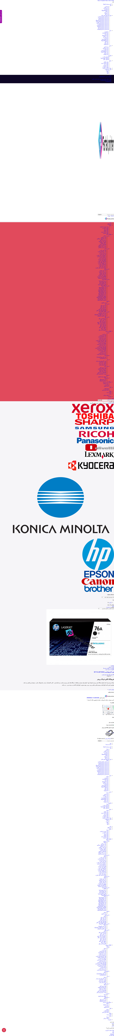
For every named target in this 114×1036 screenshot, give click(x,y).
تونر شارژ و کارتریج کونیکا (103, 26)
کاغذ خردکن (106, 395)
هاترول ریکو (106, 59)
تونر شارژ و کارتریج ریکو (103, 28)
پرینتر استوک (106, 383)
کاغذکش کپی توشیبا (101, 276)
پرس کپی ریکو (103, 321)
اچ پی (107, 332)
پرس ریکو (106, 53)
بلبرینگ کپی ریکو (102, 318)
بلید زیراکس (106, 7)
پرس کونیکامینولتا (105, 51)
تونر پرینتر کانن (103, 367)
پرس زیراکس (106, 48)
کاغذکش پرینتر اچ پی (101, 349)
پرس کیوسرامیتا (105, 50)
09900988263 (90, 697)
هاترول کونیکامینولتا (101, 300)
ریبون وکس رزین (105, 63)
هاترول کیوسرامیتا (105, 58)
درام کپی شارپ (102, 257)
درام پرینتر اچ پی (102, 345)
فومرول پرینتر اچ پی (101, 346)
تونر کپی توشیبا (103, 273)
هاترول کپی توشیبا (102, 278)
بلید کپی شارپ (103, 250)
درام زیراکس (106, 36)
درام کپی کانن (103, 308)
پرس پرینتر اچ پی (102, 339)
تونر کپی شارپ (102, 254)
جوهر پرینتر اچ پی (102, 343)
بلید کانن (107, 11)
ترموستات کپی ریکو (101, 322)
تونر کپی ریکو (103, 324)
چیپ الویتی (103, 302)
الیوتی (107, 301)
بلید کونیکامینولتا (105, 10)
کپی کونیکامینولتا (105, 285)
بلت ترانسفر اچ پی (102, 336)
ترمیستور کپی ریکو (102, 323)
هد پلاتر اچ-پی (103, 351)
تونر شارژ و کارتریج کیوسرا (103, 25)
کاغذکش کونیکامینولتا (101, 297)
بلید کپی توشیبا (103, 270)
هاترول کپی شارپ (102, 259)
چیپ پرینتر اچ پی (102, 353)
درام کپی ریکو (103, 326)
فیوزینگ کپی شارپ (102, 261)
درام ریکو (107, 43)
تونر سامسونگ (103, 379)
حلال (108, 71)
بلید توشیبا (106, 12)
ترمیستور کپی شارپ (101, 256)
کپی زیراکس (106, 235)
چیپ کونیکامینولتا (102, 293)
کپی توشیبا (106, 269)
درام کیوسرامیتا (105, 39)
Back (108, 749)
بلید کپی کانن (103, 305)
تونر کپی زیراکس (102, 241)
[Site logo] (106, 213)
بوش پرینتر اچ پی (102, 338)
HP (113, 674)
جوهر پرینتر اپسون (102, 376)
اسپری (107, 70)
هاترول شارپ (106, 56)
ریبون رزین (106, 64)
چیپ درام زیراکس (102, 246)
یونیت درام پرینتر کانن (101, 373)
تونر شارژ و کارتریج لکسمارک (102, 21)
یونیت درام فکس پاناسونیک (100, 314)
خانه (113, 403)
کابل (108, 73)
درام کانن (107, 41)
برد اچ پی (104, 334)
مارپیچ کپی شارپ (102, 264)
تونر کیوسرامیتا (102, 282)
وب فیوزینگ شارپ (102, 262)
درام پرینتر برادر (102, 364)
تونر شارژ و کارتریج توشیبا (103, 29)
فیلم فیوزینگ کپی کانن (101, 310)
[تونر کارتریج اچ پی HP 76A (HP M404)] (80, 664)
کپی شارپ (106, 248)
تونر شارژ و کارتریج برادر (103, 17)
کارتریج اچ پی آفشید (102, 341)
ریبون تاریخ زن (105, 66)
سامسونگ (106, 377)
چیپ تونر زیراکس (102, 247)
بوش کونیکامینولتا (102, 289)
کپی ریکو (107, 317)
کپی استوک (106, 386)
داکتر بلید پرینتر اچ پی (101, 344)
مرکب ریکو (103, 328)
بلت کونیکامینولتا (102, 287)
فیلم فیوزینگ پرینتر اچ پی (100, 348)
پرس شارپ (106, 49)
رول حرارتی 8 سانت (104, 226)
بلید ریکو (107, 14)
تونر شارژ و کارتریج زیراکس (103, 23)
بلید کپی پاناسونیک (102, 313)
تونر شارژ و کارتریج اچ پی (103, 16)
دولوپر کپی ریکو (102, 327)
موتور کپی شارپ (102, 266)
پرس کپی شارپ (102, 252)
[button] (109, 669)
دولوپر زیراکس (103, 242)
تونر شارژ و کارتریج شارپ (103, 24)
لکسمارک (106, 355)
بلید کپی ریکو (103, 319)
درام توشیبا (106, 44)
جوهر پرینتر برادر (102, 363)
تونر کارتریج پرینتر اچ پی (101, 340)
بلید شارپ (106, 9)
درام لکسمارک (105, 33)
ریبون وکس (106, 61)
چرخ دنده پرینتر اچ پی (101, 354)
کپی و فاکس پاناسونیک (104, 311)
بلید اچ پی (107, 6)
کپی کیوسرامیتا (105, 279)
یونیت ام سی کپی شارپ (101, 267)
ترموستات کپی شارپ (101, 255)
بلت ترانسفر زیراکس (101, 238)
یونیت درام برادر (102, 362)
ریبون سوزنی (106, 65)
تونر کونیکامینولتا (102, 292)
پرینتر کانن (106, 366)
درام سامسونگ (105, 35)
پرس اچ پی (106, 46)
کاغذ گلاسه (106, 388)
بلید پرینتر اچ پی (102, 335)
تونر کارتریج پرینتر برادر (101, 361)
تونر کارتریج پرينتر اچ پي (107, 674)
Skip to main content (109, 0)
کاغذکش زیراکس (102, 245)
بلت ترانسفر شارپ (102, 251)
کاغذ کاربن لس (105, 390)
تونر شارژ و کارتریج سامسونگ (102, 20)
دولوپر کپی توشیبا (102, 275)
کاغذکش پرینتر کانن (102, 372)
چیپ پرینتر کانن (102, 371)
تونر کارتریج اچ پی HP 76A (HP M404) (104, 672)
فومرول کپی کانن (102, 309)
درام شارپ (106, 38)
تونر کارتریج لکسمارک (101, 357)
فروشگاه (109, 403)
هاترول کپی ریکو (102, 329)
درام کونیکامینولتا (105, 40)
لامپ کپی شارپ (102, 265)
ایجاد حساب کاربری (109, 1030)
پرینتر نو (107, 384)
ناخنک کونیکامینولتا (102, 298)
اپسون (107, 375)
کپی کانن (107, 304)
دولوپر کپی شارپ (102, 260)
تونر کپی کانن (103, 306)
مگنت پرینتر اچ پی (102, 350)
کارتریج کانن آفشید (102, 368)
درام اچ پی (106, 31)
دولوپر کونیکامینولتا (102, 296)
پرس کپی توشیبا (102, 271)
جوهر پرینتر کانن (102, 370)
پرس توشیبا (106, 54)
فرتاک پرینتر (108, 738)
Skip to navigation (101, 0)
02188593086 (96, 697)
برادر (108, 359)
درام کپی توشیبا (102, 274)
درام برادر (106, 34)
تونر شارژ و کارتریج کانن (103, 19)
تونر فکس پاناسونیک (101, 315)
